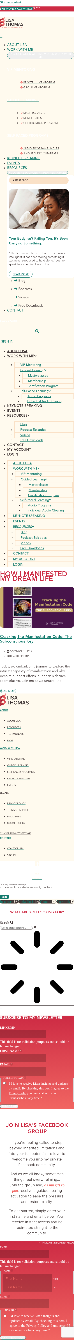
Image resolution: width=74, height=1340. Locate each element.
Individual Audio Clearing (45, 401)
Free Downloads (31, 440)
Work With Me (20, 356)
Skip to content (10, 2)
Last (55, 1288)
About (4, 710)
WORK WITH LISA (10, 748)
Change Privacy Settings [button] (15, 833)
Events (13, 411)
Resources (17, 415)
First (55, 1279)
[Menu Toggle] (1, 37)
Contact (15, 445)
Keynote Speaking (24, 406)
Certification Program (42, 386)
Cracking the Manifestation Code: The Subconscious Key (36, 639)
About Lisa (17, 351)
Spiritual (25, 656)
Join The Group (12, 1337)
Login (12, 454)
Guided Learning (32, 370)
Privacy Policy (18, 1093)
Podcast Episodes (33, 430)
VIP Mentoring (30, 365)
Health (14, 656)
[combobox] (16, 927)
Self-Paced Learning (34, 391)
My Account (19, 449)
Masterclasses (38, 376)
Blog (23, 424)
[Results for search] (37, 968)
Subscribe (9, 1106)
